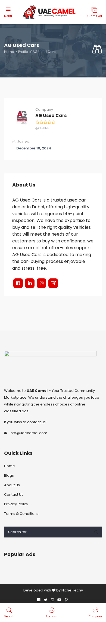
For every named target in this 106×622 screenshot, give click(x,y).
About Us (12, 485)
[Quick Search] (97, 49)
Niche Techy (72, 590)
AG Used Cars (51, 116)
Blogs (9, 475)
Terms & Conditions (21, 513)
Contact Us (13, 494)
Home (9, 51)
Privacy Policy (16, 504)
